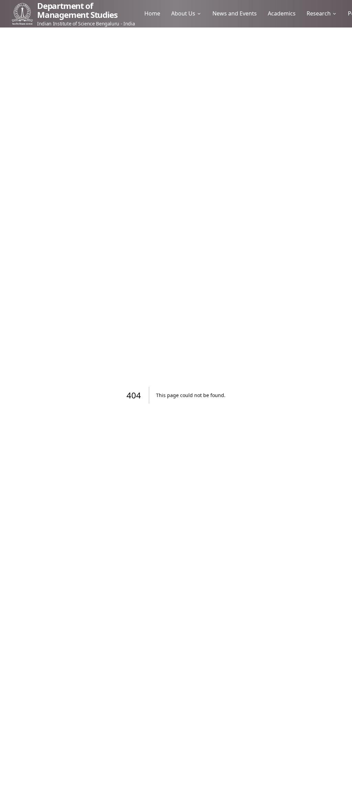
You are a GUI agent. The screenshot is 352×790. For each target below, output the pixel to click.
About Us (183, 13)
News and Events (234, 13)
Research (319, 13)
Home (152, 13)
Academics (282, 13)
